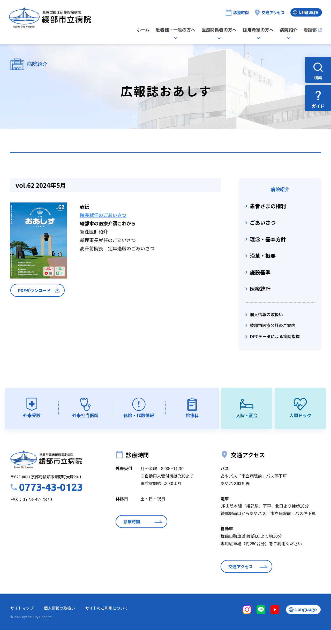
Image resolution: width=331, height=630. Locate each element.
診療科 (192, 415)
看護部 (310, 30)
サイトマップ (22, 608)
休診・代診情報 (138, 415)
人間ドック (300, 415)
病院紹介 (288, 30)
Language (308, 12)
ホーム (143, 30)
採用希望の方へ (258, 30)
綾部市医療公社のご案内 (272, 325)
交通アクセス (273, 12)
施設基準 (260, 272)
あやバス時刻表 (235, 483)
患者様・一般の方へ (175, 30)
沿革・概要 (263, 255)
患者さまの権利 (268, 206)
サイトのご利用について (106, 608)
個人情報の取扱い (266, 314)
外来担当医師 (85, 415)
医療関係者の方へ (219, 30)
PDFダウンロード (34, 290)
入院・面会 (247, 415)
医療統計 (260, 288)
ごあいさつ (263, 222)
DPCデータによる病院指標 (275, 336)
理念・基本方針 (268, 239)
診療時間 (241, 12)
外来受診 (32, 415)
